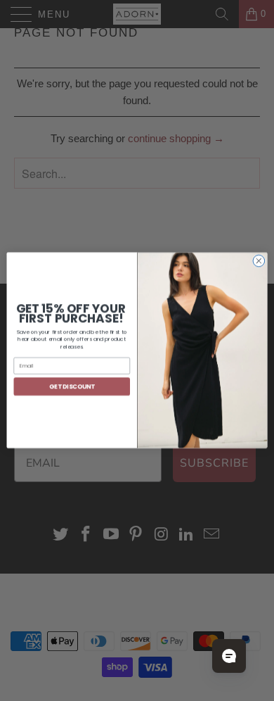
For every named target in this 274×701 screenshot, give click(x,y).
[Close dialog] (259, 261)
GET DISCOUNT (72, 386)
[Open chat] (229, 656)
